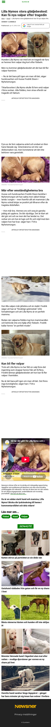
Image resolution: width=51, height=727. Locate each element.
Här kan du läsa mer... (18, 493)
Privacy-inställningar (25, 714)
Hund (8, 18)
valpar (24, 516)
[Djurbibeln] (25, 1)
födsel (6, 516)
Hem (3, 18)
